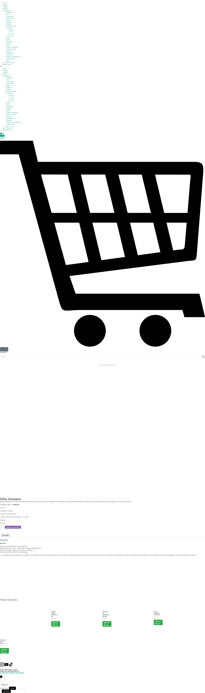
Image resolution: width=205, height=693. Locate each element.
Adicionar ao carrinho (13, 527)
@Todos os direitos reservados (12, 673)
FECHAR (6, 691)
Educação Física (11, 26)
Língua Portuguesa (12, 47)
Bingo (8, 20)
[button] (102, 66)
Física (8, 39)
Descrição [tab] (5, 535)
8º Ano (12, 33)
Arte (7, 14)
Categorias (6, 10)
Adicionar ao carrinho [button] (56, 624)
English (5, 7)
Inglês (8, 45)
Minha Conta (7, 64)
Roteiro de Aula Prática (13, 57)
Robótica (9, 55)
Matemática (10, 53)
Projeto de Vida (11, 49)
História (8, 43)
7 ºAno (12, 32)
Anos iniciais (10, 18)
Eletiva (8, 37)
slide (7, 60)
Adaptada (9, 12)
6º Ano (12, 30)
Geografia (9, 41)
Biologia (8, 22)
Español (5, 5)
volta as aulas (10, 58)
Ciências (9, 28)
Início (4, 3)
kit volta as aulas (8, 62)
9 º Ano (12, 35)
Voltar (12, 688)
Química (8, 51)
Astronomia (9, 16)
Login (2, 138)
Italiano (5, 8)
